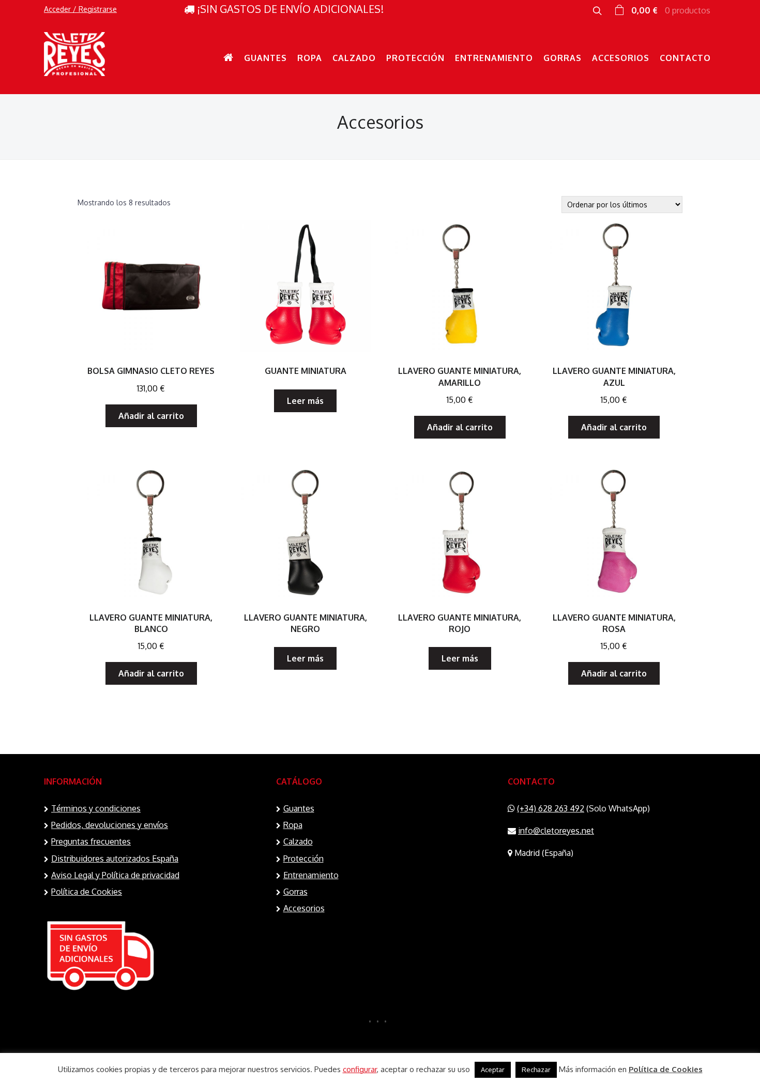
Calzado (354, 58)
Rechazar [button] (536, 1069)
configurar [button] (360, 1069)
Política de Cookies (86, 891)
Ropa (309, 58)
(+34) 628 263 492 (550, 808)
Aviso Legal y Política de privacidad (115, 875)
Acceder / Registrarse (80, 9)
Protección (415, 58)
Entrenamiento (494, 58)
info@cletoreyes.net (556, 830)
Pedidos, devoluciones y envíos (109, 825)
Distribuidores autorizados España (114, 858)
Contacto (685, 58)
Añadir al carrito (151, 416)
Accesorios (620, 58)
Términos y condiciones (96, 808)
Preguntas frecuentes (91, 841)
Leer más (305, 401)
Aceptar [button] (493, 1069)
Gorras (562, 58)
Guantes (265, 58)
